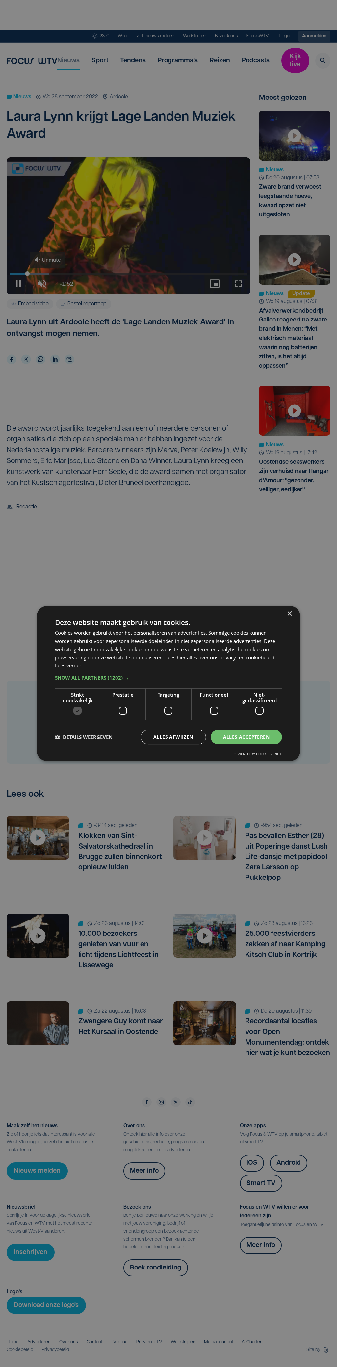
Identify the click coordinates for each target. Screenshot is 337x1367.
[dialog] (168, 683)
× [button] (289, 613)
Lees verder (68, 665)
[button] (168, 678)
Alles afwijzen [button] (173, 737)
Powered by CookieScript (256, 753)
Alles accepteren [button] (246, 737)
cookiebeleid (260, 657)
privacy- (229, 657)
